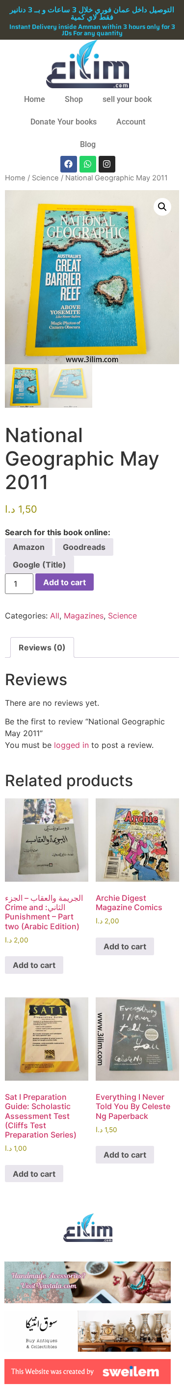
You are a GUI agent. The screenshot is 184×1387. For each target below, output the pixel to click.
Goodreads (84, 547)
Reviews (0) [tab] (42, 647)
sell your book (127, 99)
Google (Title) (39, 565)
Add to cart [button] (34, 965)
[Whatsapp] (87, 164)
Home (34, 99)
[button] (162, 207)
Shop (74, 99)
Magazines (84, 615)
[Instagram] (107, 164)
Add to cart (64, 582)
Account (130, 121)
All (54, 615)
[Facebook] (68, 164)
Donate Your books (63, 121)
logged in (71, 745)
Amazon (29, 547)
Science (45, 177)
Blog (88, 144)
